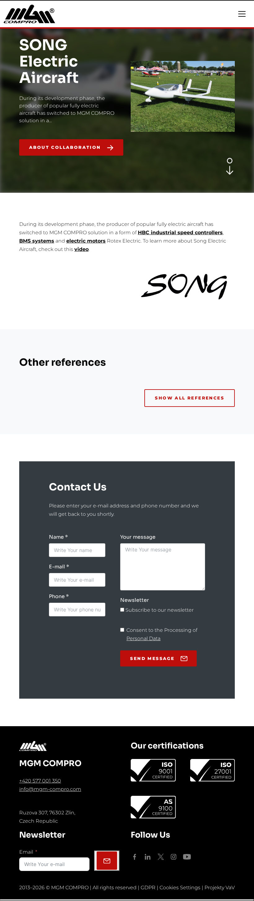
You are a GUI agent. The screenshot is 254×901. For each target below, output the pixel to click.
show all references (189, 397)
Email (26, 852)
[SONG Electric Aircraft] (230, 169)
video (81, 249)
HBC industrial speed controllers (180, 232)
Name (56, 537)
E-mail (57, 566)
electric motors (86, 241)
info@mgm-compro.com (50, 789)
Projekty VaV (219, 887)
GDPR (148, 887)
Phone (57, 596)
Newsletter (134, 600)
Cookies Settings (180, 887)
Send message (152, 658)
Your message (137, 537)
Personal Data (143, 638)
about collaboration (65, 147)
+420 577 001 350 (40, 781)
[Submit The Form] (107, 861)
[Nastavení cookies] (127, 900)
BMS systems (36, 241)
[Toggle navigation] (242, 14)
